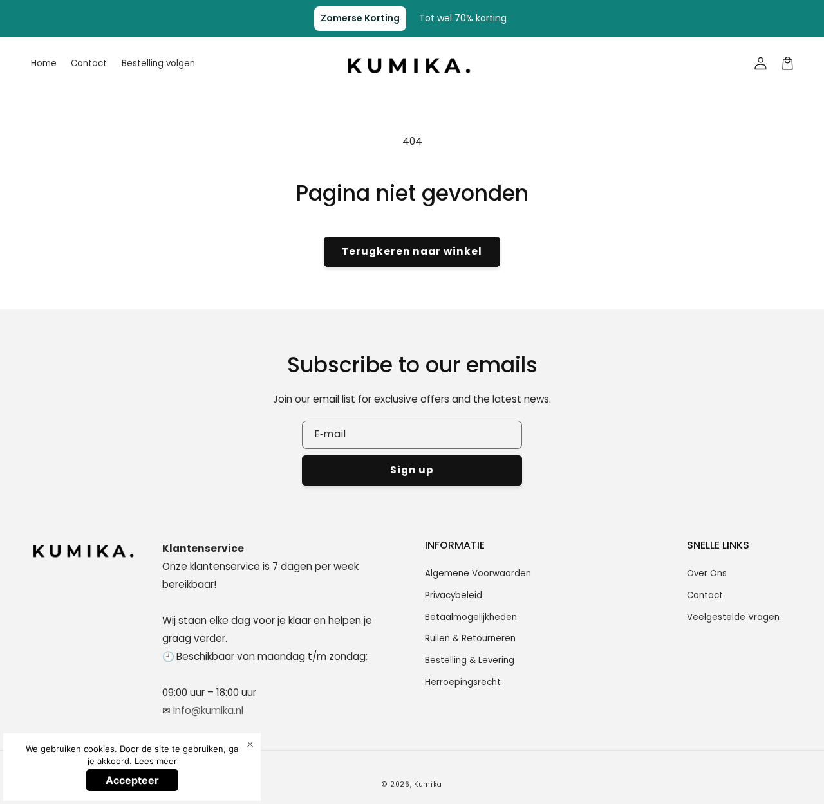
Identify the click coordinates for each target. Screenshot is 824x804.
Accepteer (132, 780)
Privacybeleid (453, 595)
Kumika (428, 784)
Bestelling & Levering (469, 660)
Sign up (412, 470)
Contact (705, 595)
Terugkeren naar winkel (412, 251)
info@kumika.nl (208, 710)
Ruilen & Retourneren (470, 638)
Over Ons (707, 573)
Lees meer (156, 761)
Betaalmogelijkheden (471, 617)
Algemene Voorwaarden (478, 573)
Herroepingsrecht (463, 682)
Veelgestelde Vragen (733, 617)
